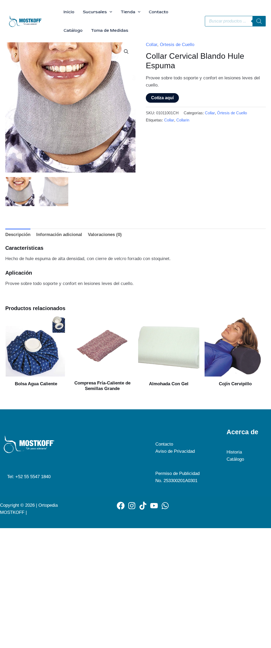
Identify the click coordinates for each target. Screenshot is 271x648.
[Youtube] (154, 506)
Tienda (128, 12)
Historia (234, 452)
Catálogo (73, 30)
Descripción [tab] (17, 234)
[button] (109, 12)
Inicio (69, 12)
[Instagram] (132, 506)
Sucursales (95, 12)
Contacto (158, 12)
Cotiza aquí (162, 98)
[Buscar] (259, 21)
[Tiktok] (143, 506)
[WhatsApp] (165, 506)
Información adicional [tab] (59, 234)
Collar (151, 44)
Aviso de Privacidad (175, 451)
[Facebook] (121, 506)
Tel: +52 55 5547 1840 (29, 476)
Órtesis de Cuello (177, 44)
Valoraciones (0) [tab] (105, 234)
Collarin (182, 120)
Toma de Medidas (109, 30)
